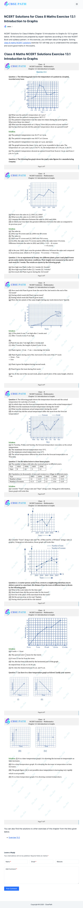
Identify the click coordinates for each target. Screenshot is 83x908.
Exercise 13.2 (14, 837)
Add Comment (11, 869)
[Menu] (77, 4)
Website (60, 862)
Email (33, 862)
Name (8, 862)
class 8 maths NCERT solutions (17, 43)
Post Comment (11, 889)
